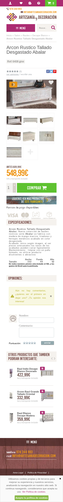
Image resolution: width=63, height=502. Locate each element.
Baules (26, 35)
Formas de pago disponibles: (22, 207)
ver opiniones (12, 74)
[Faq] (39, 3)
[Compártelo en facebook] (47, 71)
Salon (17, 35)
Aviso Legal (18, 473)
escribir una (26, 74)
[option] (31, 396)
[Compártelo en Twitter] (51, 71)
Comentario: (26, 325)
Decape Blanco (40, 35)
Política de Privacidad (37, 473)
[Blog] (30, 3)
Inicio (9, 35)
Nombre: (24, 315)
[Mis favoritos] (21, 3)
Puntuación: (15, 343)
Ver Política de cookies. (34, 491)
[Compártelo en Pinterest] (54, 71)
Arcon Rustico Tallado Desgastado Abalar (29, 38)
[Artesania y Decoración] (31, 17)
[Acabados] (31, 200)
